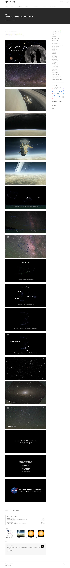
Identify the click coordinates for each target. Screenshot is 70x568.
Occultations (55, 60)
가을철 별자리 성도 (10, 518)
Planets (54, 53)
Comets (54, 54)
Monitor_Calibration (56, 33)
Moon (54, 52)
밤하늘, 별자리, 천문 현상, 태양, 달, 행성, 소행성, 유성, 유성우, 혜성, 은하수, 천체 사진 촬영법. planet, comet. (23, 548)
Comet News (35, 6)
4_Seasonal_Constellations (57, 45)
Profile (12, 6)
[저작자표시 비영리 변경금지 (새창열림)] (17, 510)
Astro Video (44, 6)
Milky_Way (54, 47)
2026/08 (58, 87)
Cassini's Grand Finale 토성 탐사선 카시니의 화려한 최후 (16, 519)
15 (63, 93)
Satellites (54, 69)
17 (54, 95)
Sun (53, 50)
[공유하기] (8, 510)
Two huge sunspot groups (11, 522)
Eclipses (54, 59)
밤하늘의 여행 (10, 2)
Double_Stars (55, 64)
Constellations (55, 46)
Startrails (54, 49)
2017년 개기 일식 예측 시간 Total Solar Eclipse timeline (16, 523)
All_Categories (56, 31)
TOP (64, 564)
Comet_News (55, 38)
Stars (53, 63)
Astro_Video (55, 40)
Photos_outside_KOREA (57, 79)
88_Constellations (55, 43)
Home (6, 6)
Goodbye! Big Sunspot (11, 520)
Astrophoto (19, 6)
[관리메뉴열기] (68, 2)
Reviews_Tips (55, 74)
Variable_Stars (55, 66)
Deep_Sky (54, 62)
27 (59, 96)
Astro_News (9, 516)
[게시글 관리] (10, 510)
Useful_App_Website (56, 76)
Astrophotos (55, 42)
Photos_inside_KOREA (57, 77)
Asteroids (54, 56)
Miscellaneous (55, 70)
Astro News (27, 6)
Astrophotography (53, 6)
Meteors (54, 57)
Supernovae (54, 67)
